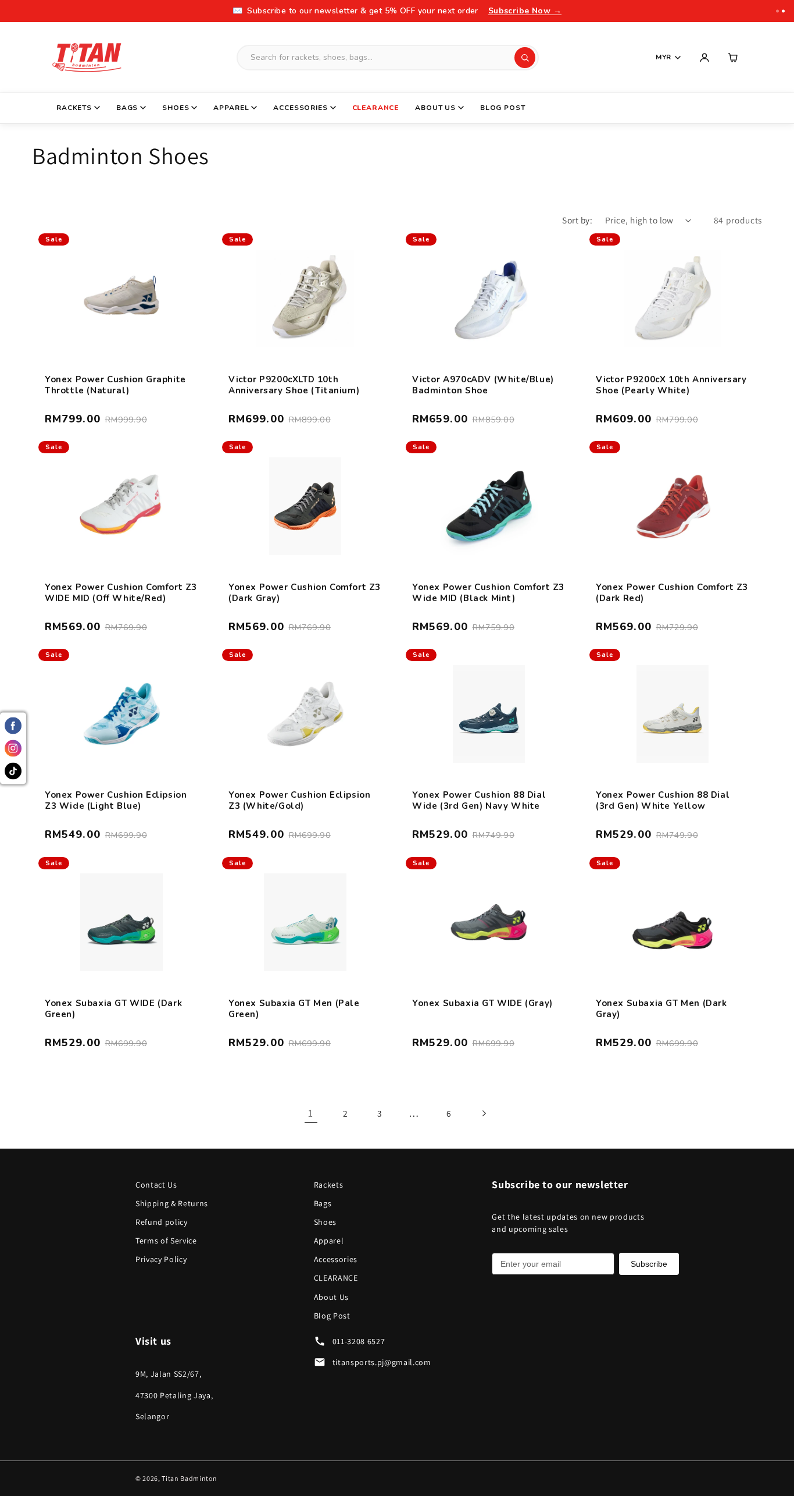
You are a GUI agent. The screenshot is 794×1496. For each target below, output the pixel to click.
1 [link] (310, 1113)
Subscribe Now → (524, 10)
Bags (127, 107)
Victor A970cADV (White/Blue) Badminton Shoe (483, 385)
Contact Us (156, 1184)
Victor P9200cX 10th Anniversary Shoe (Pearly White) (671, 385)
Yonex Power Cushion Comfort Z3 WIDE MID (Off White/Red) (121, 593)
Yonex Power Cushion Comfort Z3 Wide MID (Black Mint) (488, 593)
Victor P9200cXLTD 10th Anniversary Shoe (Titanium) (293, 385)
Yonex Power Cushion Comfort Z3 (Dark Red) (672, 593)
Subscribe (649, 1263)
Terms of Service (166, 1240)
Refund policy (161, 1222)
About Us (435, 107)
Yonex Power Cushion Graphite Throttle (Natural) (115, 385)
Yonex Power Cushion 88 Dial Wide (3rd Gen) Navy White (479, 801)
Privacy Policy (161, 1259)
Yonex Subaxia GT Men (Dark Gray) (661, 1009)
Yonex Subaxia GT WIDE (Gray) (482, 1003)
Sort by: (577, 220)
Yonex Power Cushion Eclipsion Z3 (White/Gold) (299, 801)
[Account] (704, 57)
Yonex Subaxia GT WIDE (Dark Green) (113, 1009)
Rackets (74, 107)
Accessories (300, 107)
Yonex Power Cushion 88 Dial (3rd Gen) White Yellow (662, 801)
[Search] (524, 57)
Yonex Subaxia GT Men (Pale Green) (294, 1009)
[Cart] (733, 57)
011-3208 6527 (358, 1341)
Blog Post (502, 107)
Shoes (175, 107)
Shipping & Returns (171, 1203)
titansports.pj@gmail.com (381, 1362)
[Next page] (483, 1113)
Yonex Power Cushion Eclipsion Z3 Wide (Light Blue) (116, 801)
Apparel (231, 107)
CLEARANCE (375, 107)
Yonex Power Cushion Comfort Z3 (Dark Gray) (304, 593)
